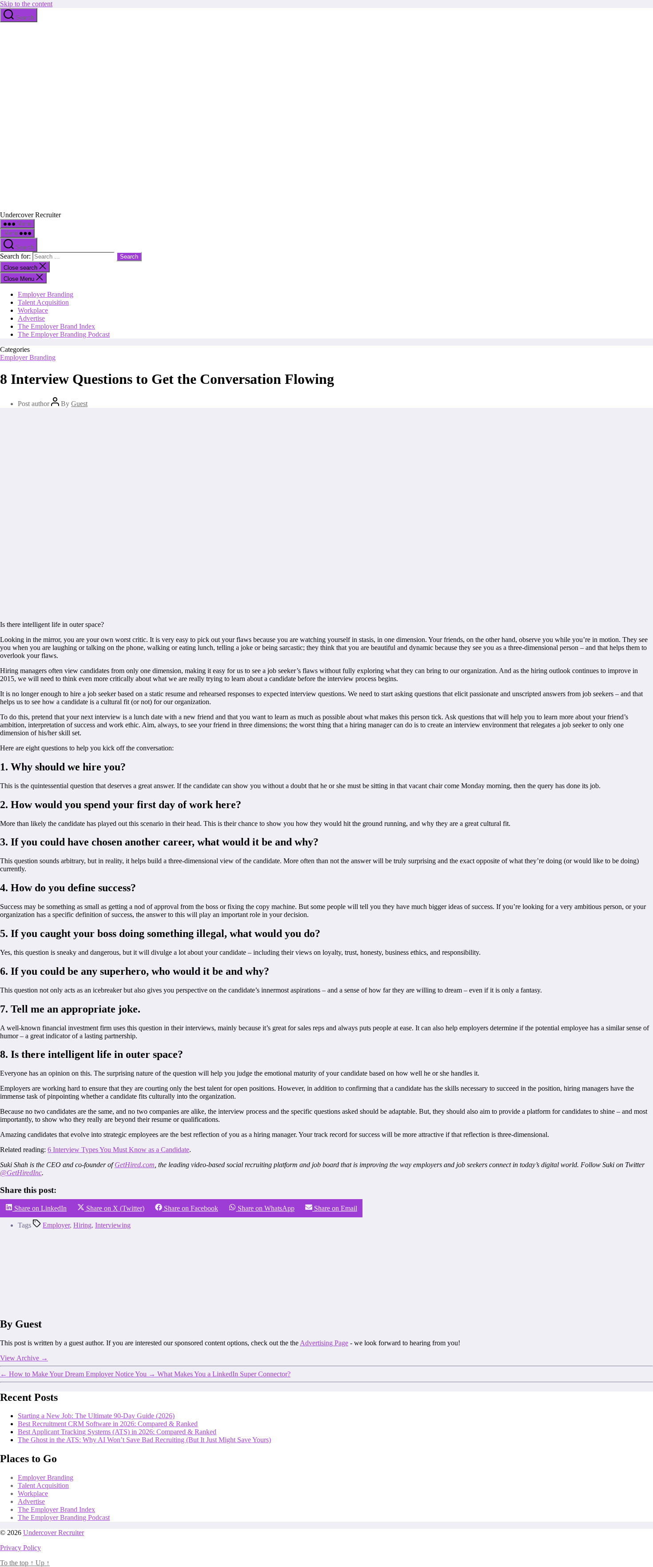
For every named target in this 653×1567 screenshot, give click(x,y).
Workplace (33, 310)
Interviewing (113, 1225)
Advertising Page (324, 1343)
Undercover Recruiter (53, 1532)
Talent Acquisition (43, 302)
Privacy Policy (20, 1547)
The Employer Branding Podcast (64, 334)
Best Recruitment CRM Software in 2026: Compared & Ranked (108, 1423)
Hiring (82, 1225)
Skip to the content (26, 4)
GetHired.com (135, 1164)
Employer (56, 1225)
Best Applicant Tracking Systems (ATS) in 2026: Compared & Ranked (117, 1431)
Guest (79, 403)
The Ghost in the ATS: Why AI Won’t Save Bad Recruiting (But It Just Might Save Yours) (144, 1439)
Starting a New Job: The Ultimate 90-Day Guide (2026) (96, 1415)
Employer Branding (45, 294)
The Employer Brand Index (56, 326)
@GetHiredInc (21, 1172)
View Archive (24, 1358)
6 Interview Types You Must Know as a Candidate (118, 1149)
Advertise (31, 318)
